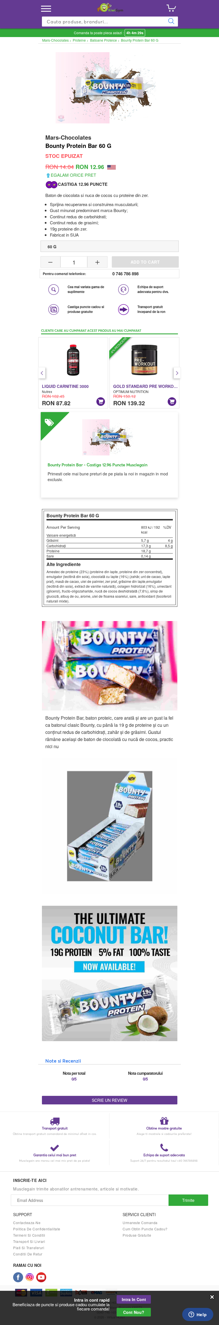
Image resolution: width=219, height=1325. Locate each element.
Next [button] (177, 372)
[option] (73, 372)
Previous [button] (41, 372)
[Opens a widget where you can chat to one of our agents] (197, 1315)
